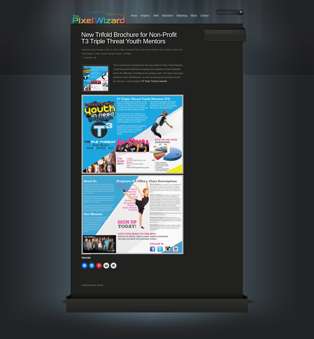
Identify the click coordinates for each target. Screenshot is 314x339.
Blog (122, 50)
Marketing (182, 15)
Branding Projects (133, 50)
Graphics (145, 15)
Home (134, 15)
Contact (204, 15)
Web (156, 15)
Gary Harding (97, 50)
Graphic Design (171, 50)
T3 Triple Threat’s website (154, 81)
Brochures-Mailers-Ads (152, 50)
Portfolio (126, 54)
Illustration (167, 15)
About (194, 15)
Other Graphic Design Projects (108, 54)
